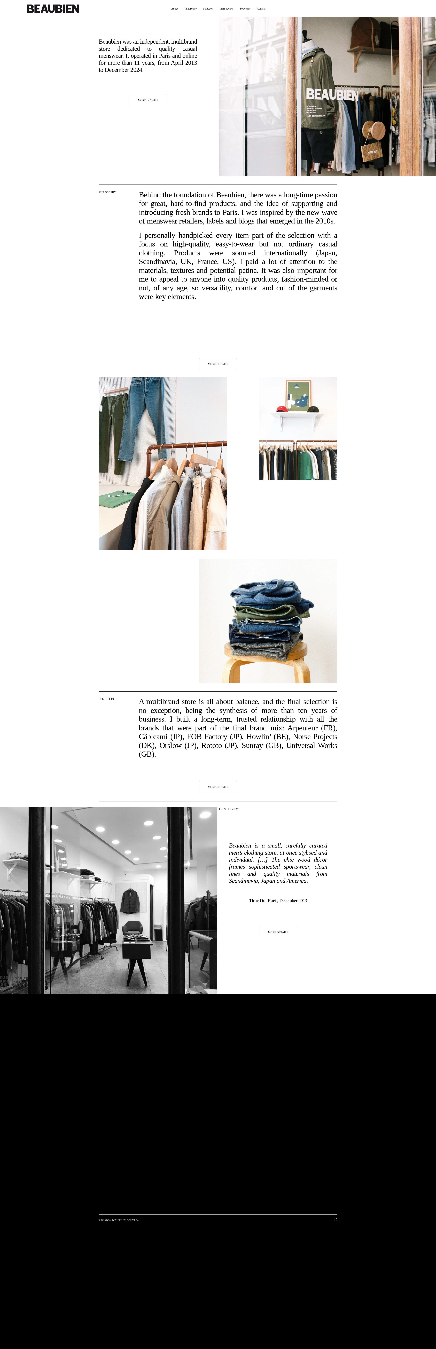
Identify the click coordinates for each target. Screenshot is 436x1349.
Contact (261, 8)
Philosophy (191, 8)
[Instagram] (335, 1219)
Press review (226, 8)
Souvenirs (245, 8)
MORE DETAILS (148, 100)
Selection (208, 8)
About (174, 8)
